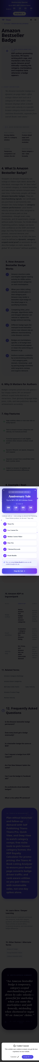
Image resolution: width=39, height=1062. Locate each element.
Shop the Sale (18, 571)
